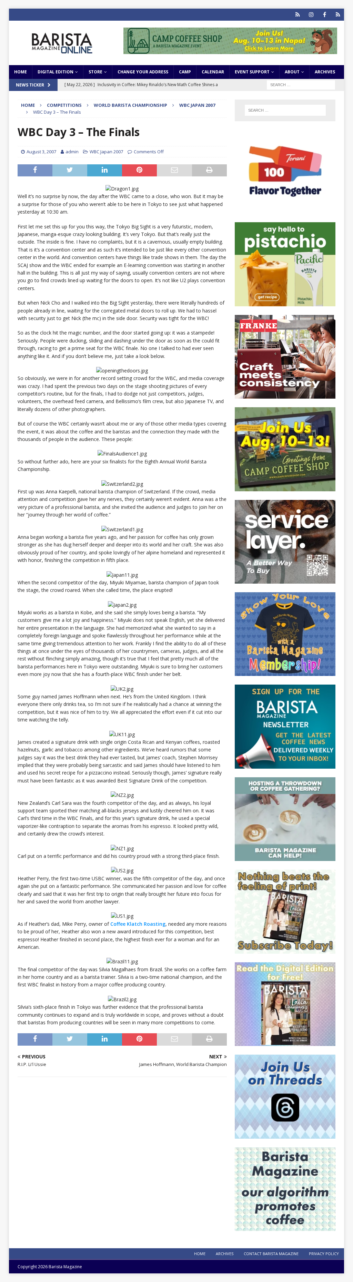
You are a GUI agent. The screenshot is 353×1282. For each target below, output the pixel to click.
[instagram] (311, 15)
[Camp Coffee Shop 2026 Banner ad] (285, 487)
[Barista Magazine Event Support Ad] (285, 857)
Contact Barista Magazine (271, 1253)
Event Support (252, 72)
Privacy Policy (324, 1253)
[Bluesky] (298, 15)
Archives (325, 72)
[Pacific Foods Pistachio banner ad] (285, 302)
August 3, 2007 (41, 151)
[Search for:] (300, 84)
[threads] (338, 15)
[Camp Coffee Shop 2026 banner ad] (230, 50)
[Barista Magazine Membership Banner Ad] (285, 672)
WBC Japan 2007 (106, 151)
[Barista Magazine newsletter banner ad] (285, 764)
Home (20, 72)
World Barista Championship (130, 105)
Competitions (64, 105)
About (292, 72)
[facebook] (325, 15)
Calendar (213, 72)
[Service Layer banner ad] (285, 579)
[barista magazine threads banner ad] (285, 1134)
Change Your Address (143, 72)
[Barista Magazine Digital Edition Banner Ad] (285, 1042)
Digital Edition (55, 72)
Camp (185, 72)
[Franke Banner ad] (285, 394)
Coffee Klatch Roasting (137, 924)
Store (95, 72)
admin (72, 151)
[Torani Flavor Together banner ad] (285, 209)
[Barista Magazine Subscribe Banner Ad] (285, 949)
